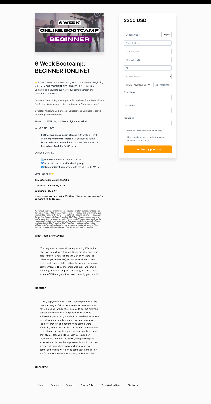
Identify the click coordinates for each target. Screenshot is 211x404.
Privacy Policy (87, 385)
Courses (55, 385)
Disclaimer (133, 385)
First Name (129, 92)
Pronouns (129, 118)
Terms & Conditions (111, 385)
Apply (166, 34)
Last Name (129, 105)
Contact (70, 385)
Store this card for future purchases (146, 130)
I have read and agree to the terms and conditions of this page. (146, 139)
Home (41, 385)
